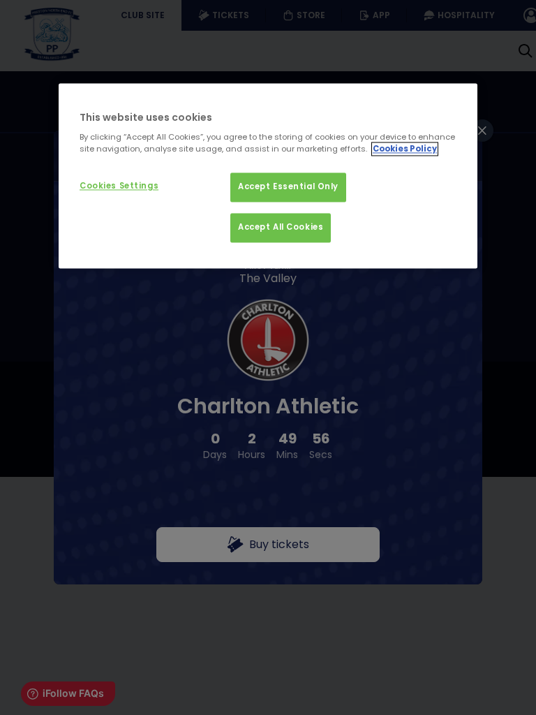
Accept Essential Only (288, 187)
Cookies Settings (119, 186)
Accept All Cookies (280, 227)
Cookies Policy (405, 149)
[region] (268, 176)
